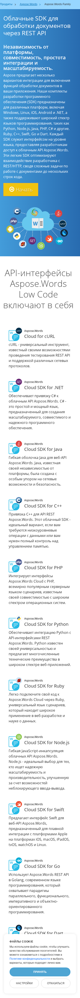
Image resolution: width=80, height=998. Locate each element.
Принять (40, 971)
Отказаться (55, 983)
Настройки (24, 983)
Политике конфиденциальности (30, 958)
